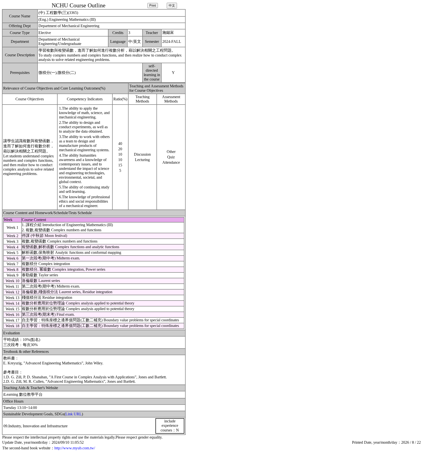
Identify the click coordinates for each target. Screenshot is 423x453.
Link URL (73, 414)
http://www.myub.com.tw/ (74, 448)
